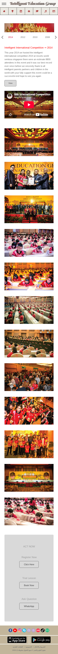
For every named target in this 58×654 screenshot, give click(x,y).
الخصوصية (29, 647)
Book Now (29, 585)
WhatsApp (29, 606)
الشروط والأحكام (40, 647)
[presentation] (2, 37)
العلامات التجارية (18, 647)
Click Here (29, 564)
